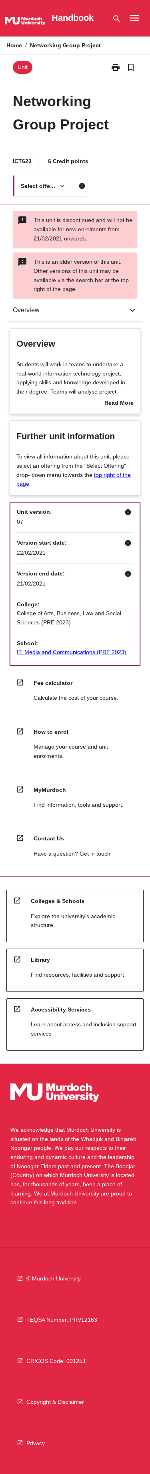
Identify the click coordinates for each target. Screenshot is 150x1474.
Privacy (35, 1443)
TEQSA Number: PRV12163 (61, 1320)
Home (14, 45)
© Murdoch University (53, 1278)
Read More (119, 404)
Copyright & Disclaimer (55, 1402)
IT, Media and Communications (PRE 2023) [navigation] (71, 652)
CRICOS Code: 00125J (55, 1361)
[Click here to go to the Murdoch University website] (25, 22)
